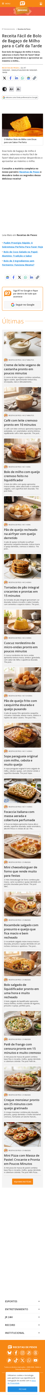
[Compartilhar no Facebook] (10, 78)
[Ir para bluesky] (9, 1353)
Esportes (11, 1301)
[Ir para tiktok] (16, 1360)
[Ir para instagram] (22, 1353)
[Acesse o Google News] (28, 78)
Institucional (14, 1333)
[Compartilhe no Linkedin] (16, 78)
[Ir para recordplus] (9, 1360)
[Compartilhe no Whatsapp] (22, 78)
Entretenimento (16, 1309)
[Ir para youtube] (35, 1360)
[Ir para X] (22, 1360)
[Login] (41, 3)
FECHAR (22, 1389)
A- (18, 89)
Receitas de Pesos (24, 29)
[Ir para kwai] (29, 1353)
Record (10, 1325)
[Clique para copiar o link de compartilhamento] (34, 78)
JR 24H (9, 1317)
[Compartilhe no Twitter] (4, 78)
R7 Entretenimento (8, 29)
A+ (11, 89)
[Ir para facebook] (16, 1353)
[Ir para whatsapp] (29, 1360)
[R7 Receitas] (22, 11)
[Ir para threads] (35, 1353)
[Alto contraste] (4, 89)
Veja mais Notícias (22, 1181)
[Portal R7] (22, 3)
